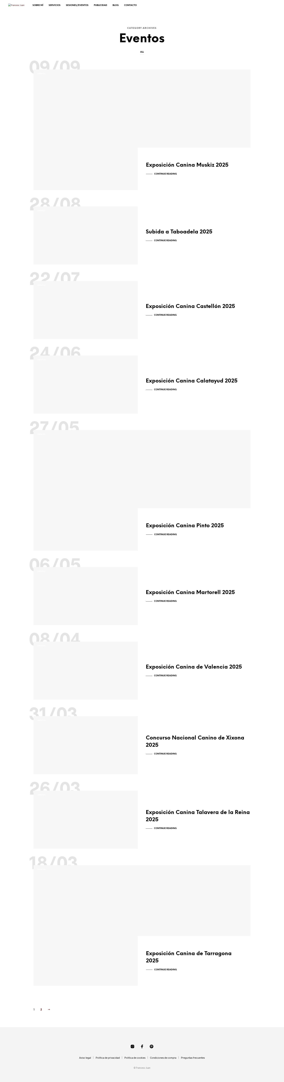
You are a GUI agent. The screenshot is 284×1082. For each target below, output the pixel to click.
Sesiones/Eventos (77, 5)
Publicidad (100, 5)
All (142, 52)
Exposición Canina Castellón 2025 (190, 306)
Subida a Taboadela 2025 (179, 232)
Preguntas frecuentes (193, 1057)
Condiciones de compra (163, 1057)
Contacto (130, 5)
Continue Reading (165, 174)
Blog (116, 5)
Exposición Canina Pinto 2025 (185, 526)
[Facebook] (142, 1046)
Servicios (54, 5)
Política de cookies (134, 1057)
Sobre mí (38, 5)
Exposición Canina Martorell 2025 (190, 592)
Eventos (41, 74)
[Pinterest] (152, 1046)
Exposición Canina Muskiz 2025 (187, 165)
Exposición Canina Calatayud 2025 (191, 381)
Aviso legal (85, 1057)
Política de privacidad (108, 1057)
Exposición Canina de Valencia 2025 (194, 667)
